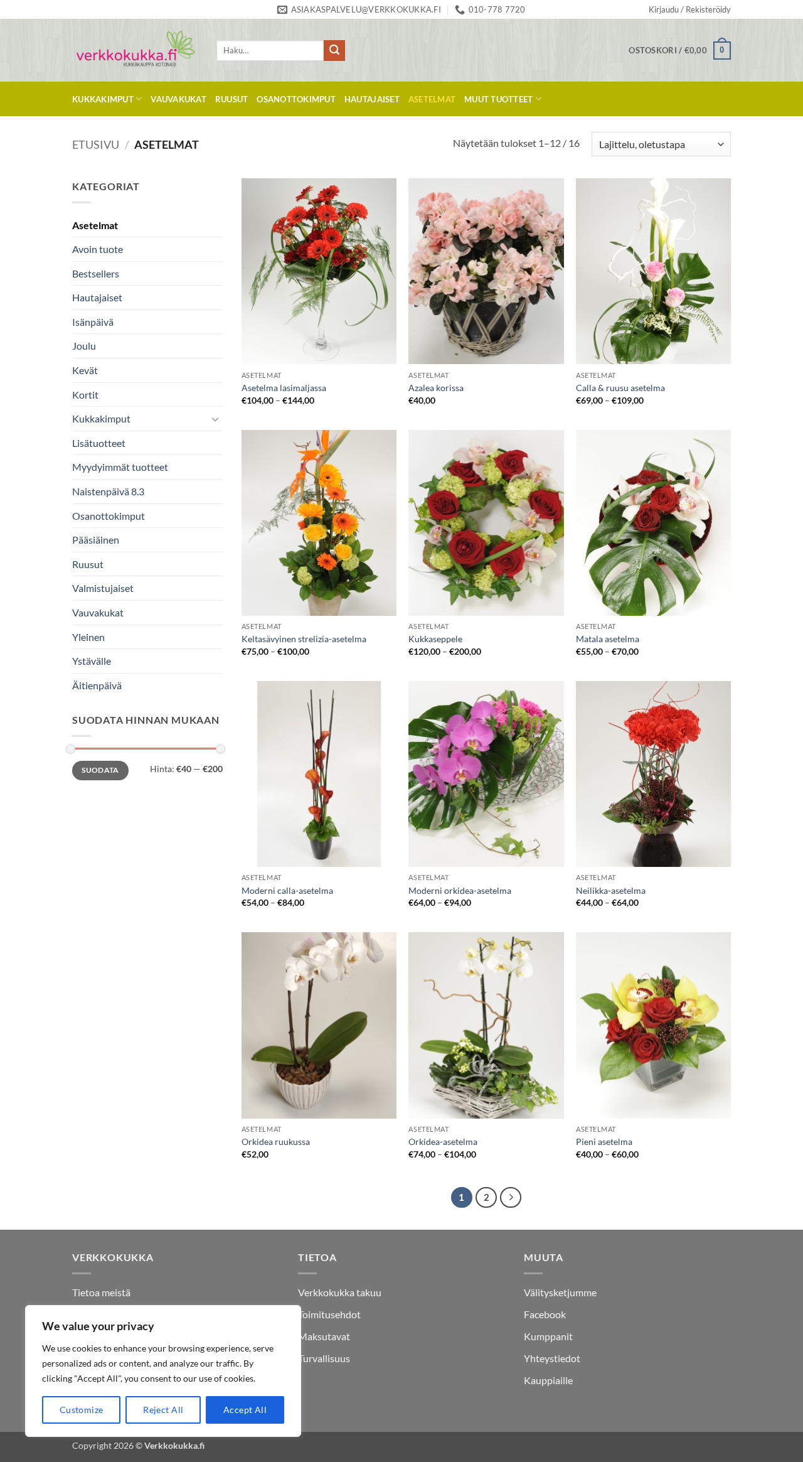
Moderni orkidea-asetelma (459, 890)
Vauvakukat (178, 99)
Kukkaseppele (435, 638)
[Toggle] (215, 418)
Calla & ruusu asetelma (620, 387)
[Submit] (334, 51)
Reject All (163, 1409)
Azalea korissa (436, 387)
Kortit (85, 394)
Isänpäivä (93, 322)
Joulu (84, 346)
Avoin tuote (97, 249)
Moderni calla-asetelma (287, 890)
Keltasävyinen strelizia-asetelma (304, 638)
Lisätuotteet (98, 443)
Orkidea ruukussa (276, 1141)
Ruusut (231, 99)
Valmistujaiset (103, 588)
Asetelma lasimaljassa (284, 387)
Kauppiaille (548, 1380)
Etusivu (95, 144)
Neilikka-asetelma (611, 890)
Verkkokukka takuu (339, 1292)
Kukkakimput (103, 99)
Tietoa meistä (101, 1292)
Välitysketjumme (560, 1292)
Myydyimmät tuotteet (120, 467)
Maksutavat (324, 1336)
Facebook (545, 1314)
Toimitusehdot (329, 1314)
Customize (82, 1409)
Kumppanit (548, 1336)
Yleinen (88, 637)
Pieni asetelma (604, 1141)
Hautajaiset (372, 99)
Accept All (245, 1409)
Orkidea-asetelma (442, 1141)
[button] (690, 9)
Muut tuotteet (498, 99)
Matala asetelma (607, 638)
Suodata (100, 770)
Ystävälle (91, 661)
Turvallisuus (324, 1358)
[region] (163, 1371)
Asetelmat (431, 99)
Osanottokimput (296, 99)
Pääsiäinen (95, 540)
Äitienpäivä (97, 685)
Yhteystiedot (552, 1358)
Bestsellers (95, 273)
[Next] (510, 1197)
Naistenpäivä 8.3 (108, 491)
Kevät (85, 370)
